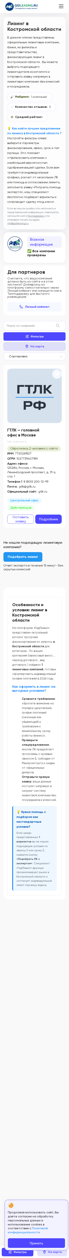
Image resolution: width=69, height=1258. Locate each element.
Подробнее (48, 519)
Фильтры (37, 336)
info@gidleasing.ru (18, 223)
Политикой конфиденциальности (28, 1230)
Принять (36, 1243)
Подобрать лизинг (23, 557)
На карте (37, 346)
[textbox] (17, 356)
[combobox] (34, 356)
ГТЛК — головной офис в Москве (23, 433)
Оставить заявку (20, 519)
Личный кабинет (37, 307)
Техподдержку (36, 215)
